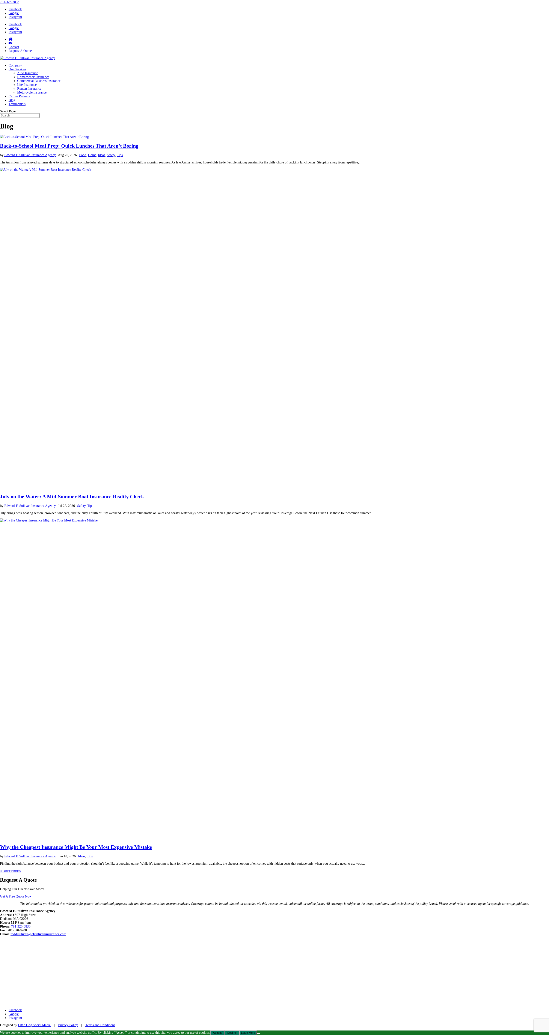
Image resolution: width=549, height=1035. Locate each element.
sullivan (39, 934)
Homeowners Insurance (33, 77)
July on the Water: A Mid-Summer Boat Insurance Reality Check (72, 496)
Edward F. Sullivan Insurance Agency (30, 155)
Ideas (101, 155)
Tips (120, 155)
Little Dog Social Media (34, 1025)
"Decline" (232, 1032)
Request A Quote (20, 51)
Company (15, 65)
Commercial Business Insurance (38, 81)
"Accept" (217, 1032)
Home (92, 155)
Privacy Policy (68, 1025)
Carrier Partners (19, 96)
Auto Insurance (27, 73)
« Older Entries (10, 871)
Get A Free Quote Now (16, 896)
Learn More (248, 1032)
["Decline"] (258, 1033)
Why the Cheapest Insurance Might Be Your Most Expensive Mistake (76, 847)
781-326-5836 (9, 2)
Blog (12, 100)
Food (82, 155)
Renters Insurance (29, 88)
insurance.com (55, 934)
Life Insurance (27, 84)
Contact (14, 47)
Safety (111, 155)
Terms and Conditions (100, 1025)
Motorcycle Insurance (32, 92)
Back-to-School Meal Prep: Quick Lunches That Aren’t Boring (69, 146)
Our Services (17, 69)
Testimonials (17, 104)
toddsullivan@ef (22, 934)
